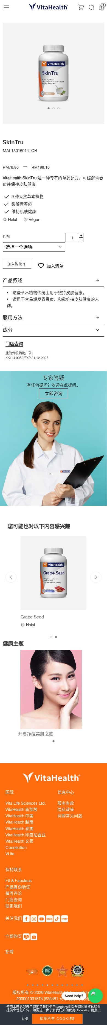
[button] (28, 985)
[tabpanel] (53, 75)
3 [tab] (58, 108)
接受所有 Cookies (57, 1019)
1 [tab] (48, 108)
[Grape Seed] (53, 573)
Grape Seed (32, 617)
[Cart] (80, 7)
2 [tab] (53, 108)
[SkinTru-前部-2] (53, 73)
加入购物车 (17, 264)
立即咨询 (53, 393)
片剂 (6, 237)
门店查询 (14, 343)
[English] (102, 6)
